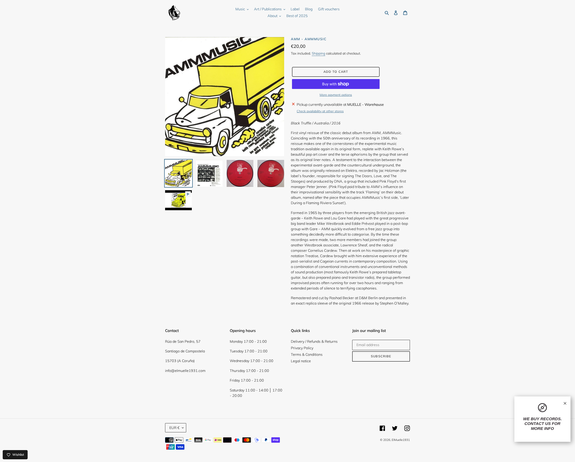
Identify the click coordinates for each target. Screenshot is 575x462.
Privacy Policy (302, 348)
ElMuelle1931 (401, 440)
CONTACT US (537, 423)
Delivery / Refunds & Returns (314, 341)
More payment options (336, 95)
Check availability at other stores (320, 111)
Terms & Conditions (307, 354)
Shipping (318, 53)
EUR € (174, 427)
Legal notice (301, 361)
